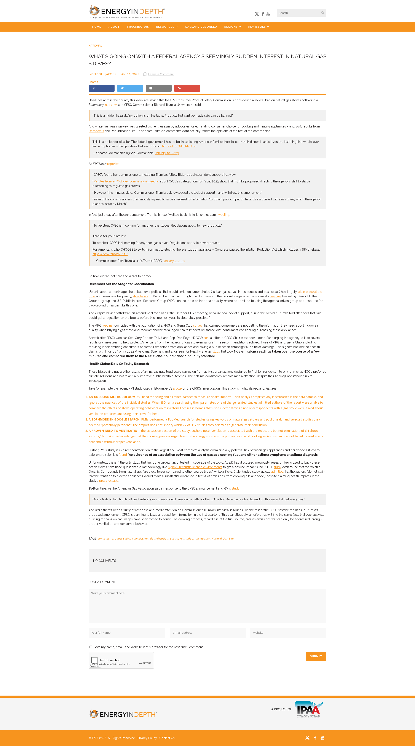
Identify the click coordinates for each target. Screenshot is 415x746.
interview (110, 104)
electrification (159, 538)
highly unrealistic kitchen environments (195, 467)
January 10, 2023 (167, 153)
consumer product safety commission (123, 538)
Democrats (96, 131)
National (95, 45)
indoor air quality (198, 538)
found (123, 454)
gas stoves (177, 538)
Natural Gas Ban (223, 538)
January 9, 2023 (174, 261)
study (216, 351)
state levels (140, 296)
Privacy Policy (147, 738)
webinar (275, 296)
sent (206, 338)
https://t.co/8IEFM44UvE (179, 146)
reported (113, 164)
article (177, 388)
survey (198, 325)
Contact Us (167, 738)
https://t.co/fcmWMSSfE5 (110, 254)
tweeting (223, 214)
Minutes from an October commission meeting (126, 181)
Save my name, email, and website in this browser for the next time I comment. (148, 647)
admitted (264, 402)
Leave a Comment (161, 74)
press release (108, 480)
